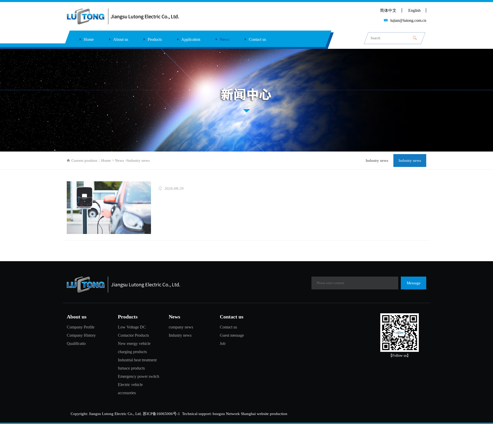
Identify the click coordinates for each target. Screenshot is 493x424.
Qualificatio (76, 343)
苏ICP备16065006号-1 (161, 414)
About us (120, 39)
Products (155, 39)
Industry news (377, 160)
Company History (81, 335)
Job (222, 343)
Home (89, 39)
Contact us (257, 39)
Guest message (232, 335)
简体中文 (388, 10)
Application (190, 39)
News (224, 39)
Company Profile (80, 327)
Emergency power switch (138, 376)
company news (181, 327)
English (414, 10)
